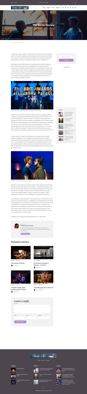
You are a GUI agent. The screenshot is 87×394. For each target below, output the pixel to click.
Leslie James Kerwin (38, 28)
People (48, 7)
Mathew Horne (42, 142)
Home (44, 7)
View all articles (25, 233)
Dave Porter (15, 265)
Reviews (58, 7)
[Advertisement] (43, 47)
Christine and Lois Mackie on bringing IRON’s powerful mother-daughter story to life (68, 376)
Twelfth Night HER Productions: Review (18, 288)
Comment (16, 303)
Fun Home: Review (18, 263)
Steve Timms (16, 291)
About (12, 2)
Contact (15, 2)
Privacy (39, 360)
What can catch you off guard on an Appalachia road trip (69, 132)
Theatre (46, 21)
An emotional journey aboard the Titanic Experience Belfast (68, 114)
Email (27, 315)
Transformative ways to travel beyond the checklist (68, 138)
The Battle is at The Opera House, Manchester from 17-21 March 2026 (28, 216)
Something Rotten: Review (43, 288)
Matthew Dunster (46, 114)
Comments (47, 360)
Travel (53, 7)
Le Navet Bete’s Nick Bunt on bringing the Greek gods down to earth (68, 370)
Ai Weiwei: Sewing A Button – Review (41, 264)
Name (15, 315)
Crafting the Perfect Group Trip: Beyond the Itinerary (69, 126)
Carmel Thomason (40, 289)
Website (39, 315)
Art (34, 260)
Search (66, 60)
